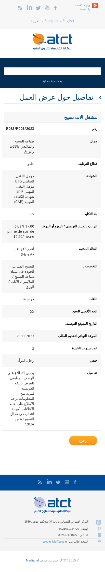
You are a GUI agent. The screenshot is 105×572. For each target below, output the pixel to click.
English (68, 20)
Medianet (32, 560)
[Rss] (20, 7)
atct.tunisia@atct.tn (55, 541)
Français (51, 20)
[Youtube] (47, 7)
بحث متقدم (54, 81)
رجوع (83, 440)
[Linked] (29, 7)
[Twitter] (38, 7)
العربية (36, 20)
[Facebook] (55, 7)
